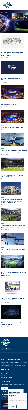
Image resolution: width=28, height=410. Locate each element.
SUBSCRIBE (4, 388)
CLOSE (25, 391)
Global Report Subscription (7, 375)
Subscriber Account (5, 373)
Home (2, 12)
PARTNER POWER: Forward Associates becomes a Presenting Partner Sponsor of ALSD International (12, 54)
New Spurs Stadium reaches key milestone (13, 249)
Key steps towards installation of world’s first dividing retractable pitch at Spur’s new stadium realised (13, 274)
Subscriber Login (5, 372)
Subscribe (13, 406)
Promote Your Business (6, 377)
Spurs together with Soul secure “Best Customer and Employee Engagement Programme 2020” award (11, 201)
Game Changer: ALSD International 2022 (12, 127)
